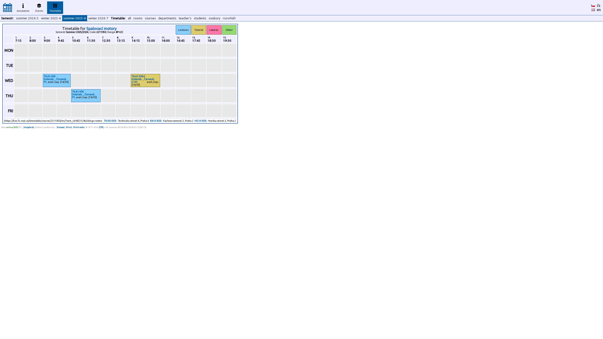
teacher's (185, 18)
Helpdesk (29, 127)
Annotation (23, 10)
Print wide (78, 127)
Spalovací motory (101, 28)
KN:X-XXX (156, 120)
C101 (135, 82)
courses (150, 18)
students (200, 18)
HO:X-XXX (201, 120)
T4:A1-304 (49, 76)
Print (69, 127)
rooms (138, 18)
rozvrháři (229, 18)
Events (39, 10)
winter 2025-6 (51, 18)
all (129, 18)
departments (167, 18)
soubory (214, 18)
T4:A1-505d (138, 76)
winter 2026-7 (98, 18)
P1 (45, 82)
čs (598, 5)
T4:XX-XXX (110, 120)
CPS (101, 127)
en (599, 10)
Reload (60, 127)
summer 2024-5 (27, 18)
